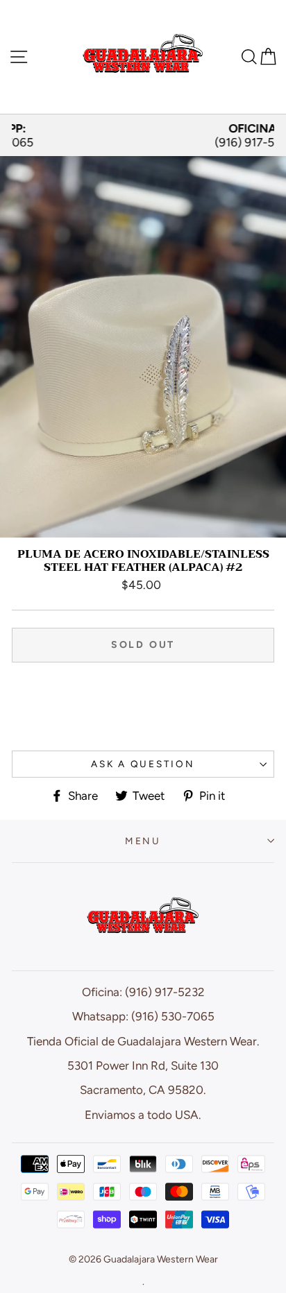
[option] (143, 135)
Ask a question (142, 763)
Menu (143, 840)
